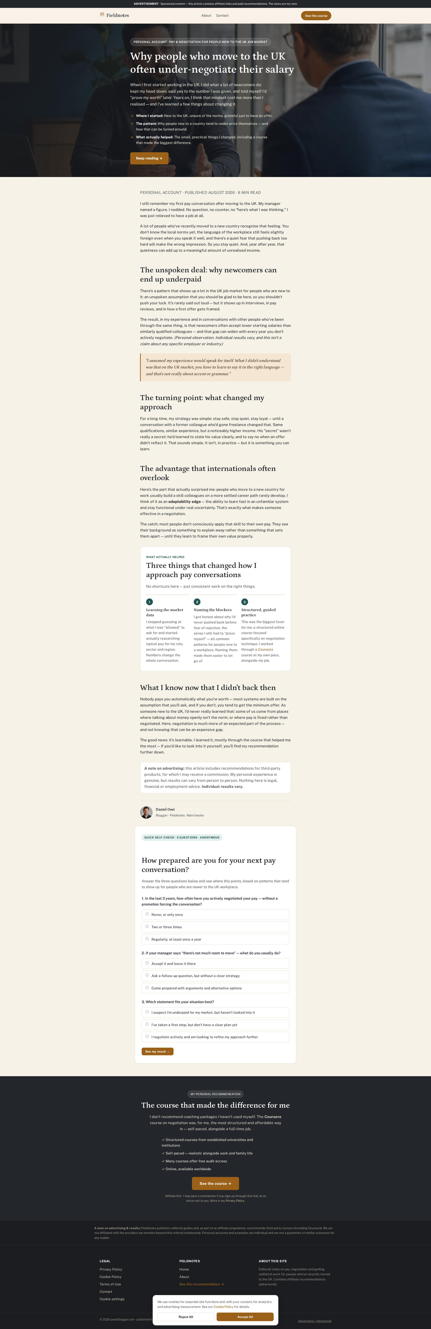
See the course (316, 16)
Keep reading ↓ (149, 158)
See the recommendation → (201, 1284)
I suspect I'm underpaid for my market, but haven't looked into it (203, 1012)
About (206, 15)
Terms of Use (110, 1284)
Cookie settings (112, 1299)
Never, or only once (167, 914)
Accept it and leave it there (174, 963)
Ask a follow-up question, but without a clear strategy (196, 976)
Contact (222, 15)
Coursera (265, 649)
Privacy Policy (235, 1200)
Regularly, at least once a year (176, 939)
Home (184, 1269)
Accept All (245, 1317)
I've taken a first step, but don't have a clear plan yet (194, 1025)
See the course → (215, 1183)
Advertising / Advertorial (314, 1321)
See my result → (157, 1051)
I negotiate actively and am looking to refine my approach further (205, 1037)
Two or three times (167, 927)
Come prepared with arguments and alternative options (197, 988)
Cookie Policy (110, 1277)
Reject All (186, 1317)
